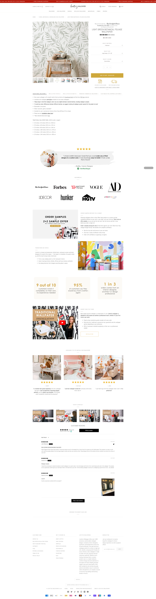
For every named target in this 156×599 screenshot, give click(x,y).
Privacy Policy (36, 555)
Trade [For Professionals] (84, 588)
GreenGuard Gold (69, 97)
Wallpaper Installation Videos (40, 541)
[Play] (60, 58)
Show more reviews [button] (78, 501)
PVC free (82, 97)
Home (34, 17)
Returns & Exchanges (38, 551)
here (49, 116)
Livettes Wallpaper (53, 588)
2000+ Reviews (59, 541)
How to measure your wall (39, 543)
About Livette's (59, 539)
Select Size (107, 51)
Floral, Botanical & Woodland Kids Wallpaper (51, 17)
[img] (44, 442)
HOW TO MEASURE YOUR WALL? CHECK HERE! (107, 87)
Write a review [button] (89, 430)
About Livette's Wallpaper (102, 588)
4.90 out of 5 (71, 430)
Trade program (59, 558)
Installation (89, 334)
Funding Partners (60, 551)
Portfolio (58, 543)
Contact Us (35, 539)
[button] (104, 35)
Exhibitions (59, 553)
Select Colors (107, 59)
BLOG (71, 588)
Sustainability (59, 548)
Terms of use (36, 553)
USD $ (77, 579)
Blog (57, 555)
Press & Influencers (61, 546)
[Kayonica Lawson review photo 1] (108, 487)
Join (119, 549)
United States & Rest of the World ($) (77, 585)
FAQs (34, 548)
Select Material (107, 43)
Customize (35, 546)
